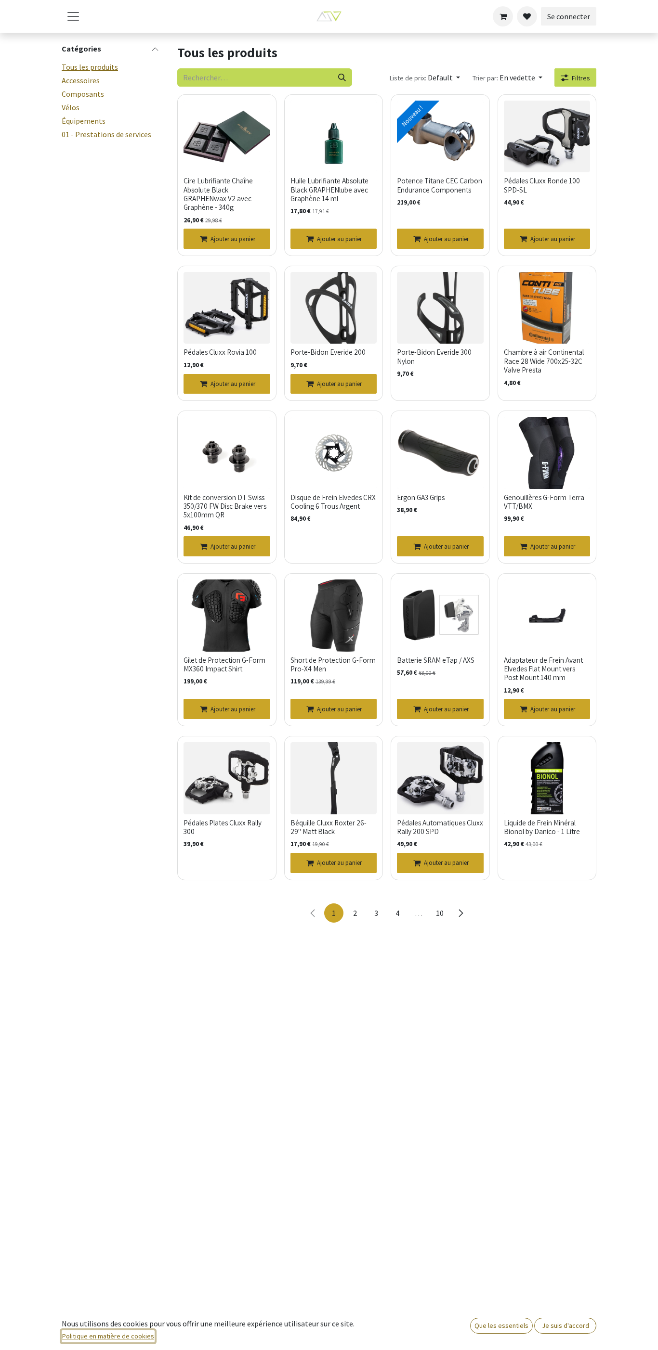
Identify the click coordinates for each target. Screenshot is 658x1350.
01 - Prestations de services (106, 134)
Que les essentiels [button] (501, 1325)
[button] (424, 77)
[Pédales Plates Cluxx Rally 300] (227, 778)
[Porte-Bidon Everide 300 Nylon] (440, 308)
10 (440, 913)
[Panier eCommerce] (503, 16)
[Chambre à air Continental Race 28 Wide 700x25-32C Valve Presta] (547, 308)
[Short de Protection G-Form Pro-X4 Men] (333, 615)
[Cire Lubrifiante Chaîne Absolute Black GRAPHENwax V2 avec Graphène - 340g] (227, 137)
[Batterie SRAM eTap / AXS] (440, 615)
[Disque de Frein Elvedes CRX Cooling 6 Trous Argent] (333, 453)
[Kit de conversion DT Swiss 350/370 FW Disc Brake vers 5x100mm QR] (227, 453)
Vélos (70, 107)
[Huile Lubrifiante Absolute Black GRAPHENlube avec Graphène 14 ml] (333, 137)
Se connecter (568, 16)
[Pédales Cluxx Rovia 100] (227, 308)
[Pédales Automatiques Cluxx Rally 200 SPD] (440, 778)
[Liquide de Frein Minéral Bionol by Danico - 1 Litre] (547, 778)
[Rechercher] (342, 77)
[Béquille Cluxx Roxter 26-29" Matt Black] (333, 778)
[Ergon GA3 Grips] (440, 453)
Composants (83, 94)
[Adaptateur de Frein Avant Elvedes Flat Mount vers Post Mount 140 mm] (547, 615)
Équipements (83, 121)
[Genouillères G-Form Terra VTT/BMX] (547, 453)
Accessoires (81, 80)
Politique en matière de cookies (108, 1336)
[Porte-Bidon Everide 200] (333, 308)
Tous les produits (90, 67)
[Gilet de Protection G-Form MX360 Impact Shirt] (227, 615)
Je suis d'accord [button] (565, 1325)
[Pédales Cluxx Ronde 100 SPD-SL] (547, 137)
